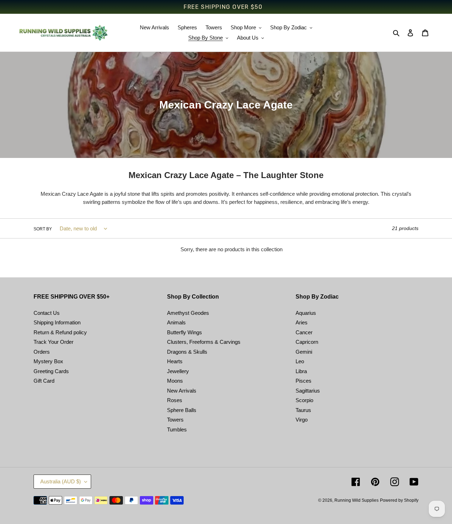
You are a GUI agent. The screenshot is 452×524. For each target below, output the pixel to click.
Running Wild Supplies (356, 500)
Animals (176, 322)
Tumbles (177, 429)
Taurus (303, 410)
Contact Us (47, 313)
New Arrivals (181, 391)
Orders (42, 352)
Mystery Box (48, 361)
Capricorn (307, 342)
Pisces (303, 381)
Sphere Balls (181, 410)
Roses (174, 400)
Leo (300, 361)
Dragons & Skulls (187, 352)
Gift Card (44, 381)
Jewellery (178, 371)
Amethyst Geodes (188, 313)
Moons (175, 381)
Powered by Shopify (399, 500)
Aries (302, 322)
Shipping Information (57, 322)
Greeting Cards (51, 371)
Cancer (304, 332)
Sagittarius (308, 391)
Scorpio (304, 400)
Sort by (43, 228)
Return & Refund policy (60, 332)
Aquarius (306, 313)
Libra (301, 371)
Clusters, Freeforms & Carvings (203, 342)
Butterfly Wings (184, 332)
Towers (175, 420)
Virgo (302, 420)
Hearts (175, 361)
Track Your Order (53, 342)
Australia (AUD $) (60, 481)
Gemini (304, 352)
